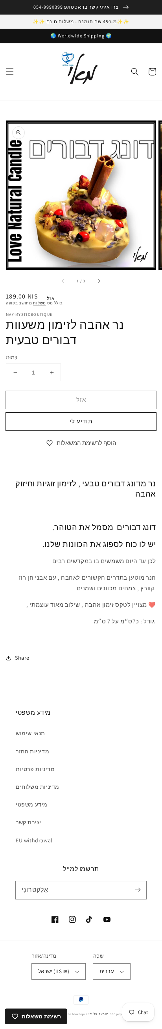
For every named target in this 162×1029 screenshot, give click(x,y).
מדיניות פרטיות (35, 769)
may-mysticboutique (70, 1014)
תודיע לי (81, 421)
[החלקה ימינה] (98, 281)
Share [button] (22, 657)
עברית (106, 971)
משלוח (39, 303)
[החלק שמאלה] (63, 281)
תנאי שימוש (30, 733)
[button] (9, 71)
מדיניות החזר (32, 751)
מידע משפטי (32, 804)
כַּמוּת (12, 357)
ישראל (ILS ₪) (53, 971)
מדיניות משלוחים (37, 786)
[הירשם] (137, 890)
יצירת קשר (29, 822)
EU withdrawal (34, 840)
